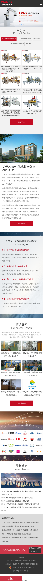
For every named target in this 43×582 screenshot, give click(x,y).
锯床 (4, 534)
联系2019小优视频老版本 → (35, 549)
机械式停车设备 (17, 522)
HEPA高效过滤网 (28, 526)
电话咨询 (24, 580)
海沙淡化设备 (16, 537)
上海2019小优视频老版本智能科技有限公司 (21, 560)
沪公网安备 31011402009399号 (22, 567)
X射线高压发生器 (8, 530)
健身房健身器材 (8, 526)
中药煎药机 (35, 522)
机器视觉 (17, 534)
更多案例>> (21, 403)
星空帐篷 (18, 526)
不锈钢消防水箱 (26, 530)
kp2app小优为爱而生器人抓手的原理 (19, 498)
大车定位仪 (6, 522)
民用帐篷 (27, 522)
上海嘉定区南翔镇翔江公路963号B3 (25, 564)
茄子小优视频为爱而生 (9, 39)
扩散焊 (24, 537)
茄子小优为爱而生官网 (25, 39)
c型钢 (18, 530)
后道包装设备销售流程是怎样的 (17, 501)
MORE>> (21, 122)
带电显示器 (6, 541)
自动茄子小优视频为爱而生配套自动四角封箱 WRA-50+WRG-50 (11, 69)
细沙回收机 (6, 537)
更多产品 (28, 44)
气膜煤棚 (10, 534)
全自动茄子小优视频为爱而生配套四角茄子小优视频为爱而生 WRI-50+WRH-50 (11, 113)
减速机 (35, 530)
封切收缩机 (36, 39)
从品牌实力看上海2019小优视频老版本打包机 (22, 504)
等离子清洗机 (33, 537)
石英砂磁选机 (26, 534)
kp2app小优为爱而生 (17, 44)
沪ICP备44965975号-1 (21, 571)
